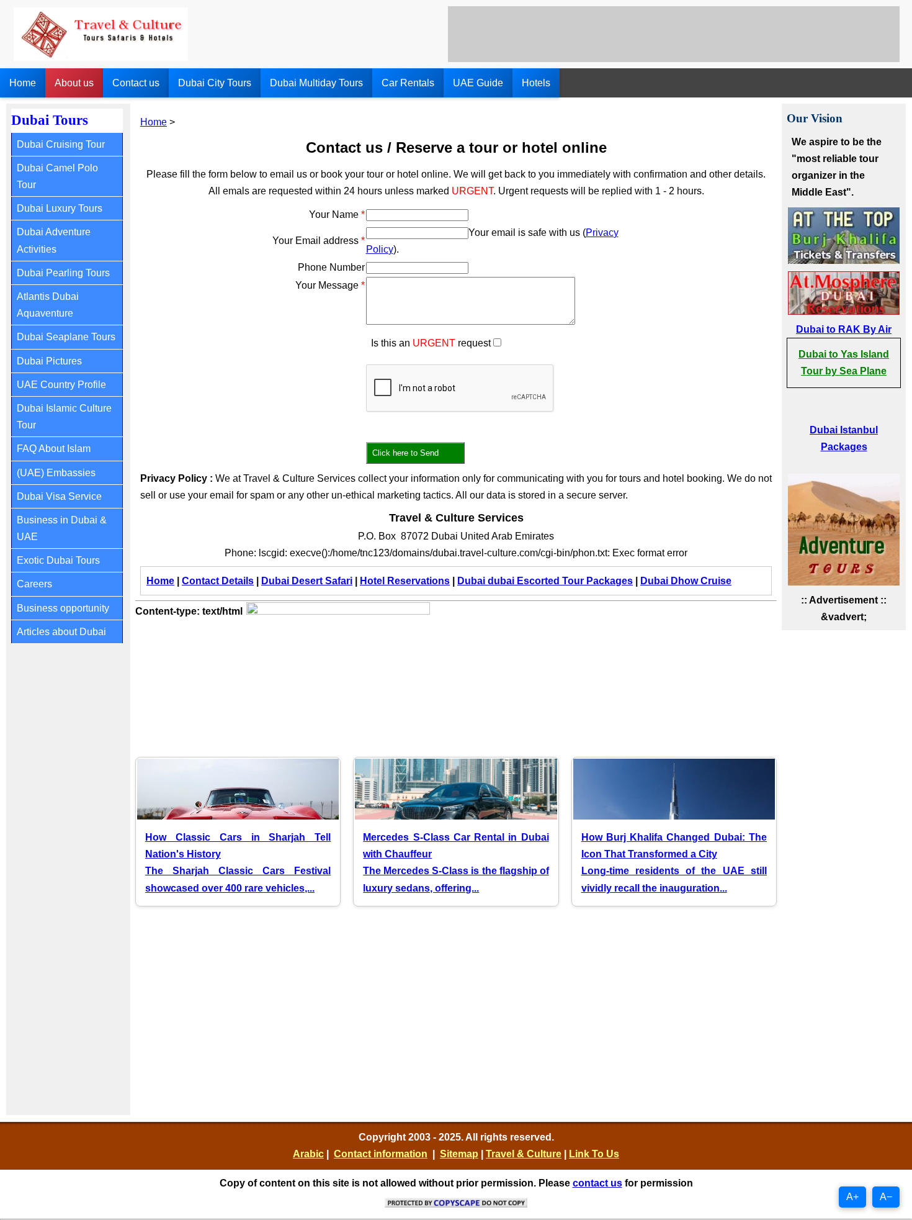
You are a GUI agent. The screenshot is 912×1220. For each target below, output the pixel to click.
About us (74, 83)
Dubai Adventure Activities (54, 240)
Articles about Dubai (61, 631)
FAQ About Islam (54, 448)
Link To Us (594, 1154)
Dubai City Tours (214, 83)
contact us (597, 1183)
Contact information (380, 1154)
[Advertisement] (674, 34)
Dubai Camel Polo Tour (57, 176)
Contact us (135, 83)
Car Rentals (408, 83)
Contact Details (218, 581)
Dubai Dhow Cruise (685, 581)
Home (22, 83)
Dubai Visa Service (59, 496)
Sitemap (459, 1154)
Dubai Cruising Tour (61, 144)
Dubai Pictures (49, 361)
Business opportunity (63, 608)
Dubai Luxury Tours (59, 208)
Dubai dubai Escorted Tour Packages (545, 581)
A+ (852, 1196)
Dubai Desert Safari (306, 581)
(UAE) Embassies (56, 473)
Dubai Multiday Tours (316, 83)
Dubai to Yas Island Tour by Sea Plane (843, 362)
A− (886, 1196)
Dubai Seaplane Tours (66, 337)
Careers (34, 584)
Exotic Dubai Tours (58, 560)
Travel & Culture (523, 1154)
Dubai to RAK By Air (844, 329)
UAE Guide (478, 83)
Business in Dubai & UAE (62, 528)
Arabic (308, 1154)
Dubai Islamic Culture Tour (64, 416)
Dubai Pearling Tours (63, 273)
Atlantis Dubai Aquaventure (48, 305)
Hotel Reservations (405, 581)
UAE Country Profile (61, 384)
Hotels (536, 83)
